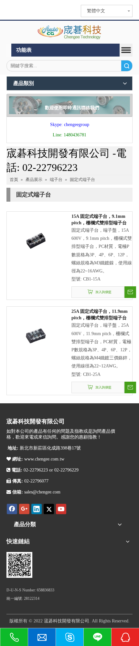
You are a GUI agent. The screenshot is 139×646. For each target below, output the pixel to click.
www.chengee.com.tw (43, 459)
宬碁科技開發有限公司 (66, 621)
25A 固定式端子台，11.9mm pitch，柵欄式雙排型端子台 (99, 314)
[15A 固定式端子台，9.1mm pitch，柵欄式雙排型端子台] (36, 240)
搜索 (126, 65)
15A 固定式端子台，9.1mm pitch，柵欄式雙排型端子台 (99, 219)
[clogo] (70, 32)
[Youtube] (61, 509)
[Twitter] (49, 509)
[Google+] (24, 509)
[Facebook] (12, 509)
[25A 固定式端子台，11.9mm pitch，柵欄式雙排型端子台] (36, 335)
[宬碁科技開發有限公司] (19, 565)
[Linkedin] (36, 509)
